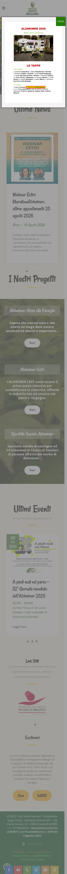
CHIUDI (60, 21)
